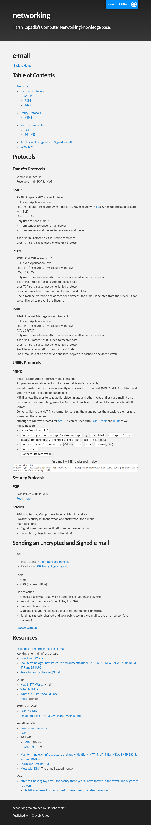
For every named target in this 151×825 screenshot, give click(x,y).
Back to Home (22, 65)
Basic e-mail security (33, 728)
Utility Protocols (30, 113)
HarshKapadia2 (56, 808)
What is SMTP (29, 689)
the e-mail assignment (54, 562)
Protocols (22, 86)
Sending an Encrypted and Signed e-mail (46, 142)
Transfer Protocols (32, 91)
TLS (98, 207)
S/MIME (29, 134)
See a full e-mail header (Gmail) (41, 672)
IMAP (27, 105)
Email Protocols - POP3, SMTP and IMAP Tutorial (51, 716)
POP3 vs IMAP (29, 711)
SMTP (28, 96)
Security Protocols (31, 125)
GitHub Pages (40, 815)
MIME (28, 117)
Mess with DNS (30, 768)
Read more (24, 498)
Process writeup (27, 628)
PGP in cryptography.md (51, 566)
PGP (26, 130)
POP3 (27, 100)
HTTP (116, 421)
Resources (26, 147)
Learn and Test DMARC (35, 764)
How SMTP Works (31, 684)
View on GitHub (118, 4)
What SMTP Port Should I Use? (39, 694)
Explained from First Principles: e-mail (41, 649)
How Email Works (31, 658)
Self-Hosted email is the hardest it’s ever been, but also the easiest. (67, 790)
